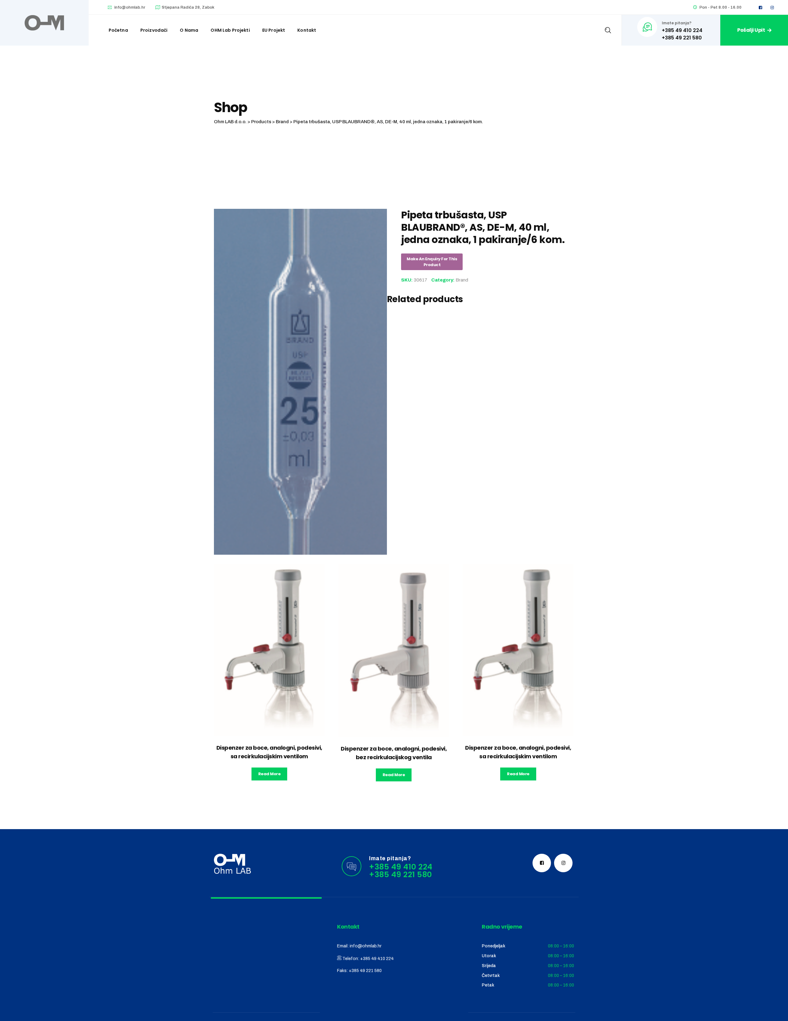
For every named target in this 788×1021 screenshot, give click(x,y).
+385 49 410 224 (377, 958)
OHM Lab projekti (230, 30)
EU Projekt (273, 30)
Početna (118, 30)
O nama (189, 30)
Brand (462, 280)
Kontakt (306, 30)
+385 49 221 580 (365, 970)
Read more (269, 774)
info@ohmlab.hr (129, 7)
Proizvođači (154, 30)
